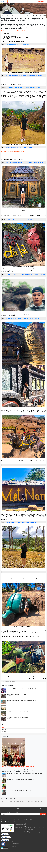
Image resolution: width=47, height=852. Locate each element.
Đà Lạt (2, 801)
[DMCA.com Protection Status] (4, 847)
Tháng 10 (3, 803)
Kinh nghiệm (4, 731)
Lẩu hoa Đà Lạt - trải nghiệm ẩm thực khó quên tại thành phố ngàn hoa (20, 784)
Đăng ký (43, 814)
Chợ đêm (24, 801)
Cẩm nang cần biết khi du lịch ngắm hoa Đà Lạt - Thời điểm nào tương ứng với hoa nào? (23, 318)
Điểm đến (4, 727)
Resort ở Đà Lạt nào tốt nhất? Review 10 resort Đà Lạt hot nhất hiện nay (20, 779)
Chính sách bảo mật (15, 843)
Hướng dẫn (4, 729)
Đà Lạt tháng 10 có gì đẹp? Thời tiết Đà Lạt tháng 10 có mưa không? (20, 790)
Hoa (27, 801)
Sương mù (15, 801)
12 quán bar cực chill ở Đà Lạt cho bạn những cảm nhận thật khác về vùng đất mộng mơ (23, 688)
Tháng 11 (6, 801)
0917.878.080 (14, 819)
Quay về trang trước (6, 681)
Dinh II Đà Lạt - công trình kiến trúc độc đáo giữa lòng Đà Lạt (18, 711)
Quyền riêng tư (14, 846)
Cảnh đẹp (19, 801)
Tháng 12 (10, 801)
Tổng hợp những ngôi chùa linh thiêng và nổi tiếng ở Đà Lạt (18, 717)
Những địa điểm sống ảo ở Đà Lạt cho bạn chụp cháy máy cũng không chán (21, 700)
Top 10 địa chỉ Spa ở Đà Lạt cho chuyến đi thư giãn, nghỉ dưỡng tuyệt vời (18, 766)
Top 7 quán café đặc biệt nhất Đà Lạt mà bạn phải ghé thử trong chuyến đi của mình (23, 87)
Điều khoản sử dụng (15, 841)
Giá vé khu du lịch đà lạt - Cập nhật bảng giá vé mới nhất (17, 44)
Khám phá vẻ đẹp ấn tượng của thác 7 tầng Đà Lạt (16, 694)
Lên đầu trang (12, 681)
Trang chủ (4, 15)
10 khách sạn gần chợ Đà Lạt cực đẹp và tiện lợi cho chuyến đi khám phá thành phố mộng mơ (25, 773)
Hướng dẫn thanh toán (16, 844)
